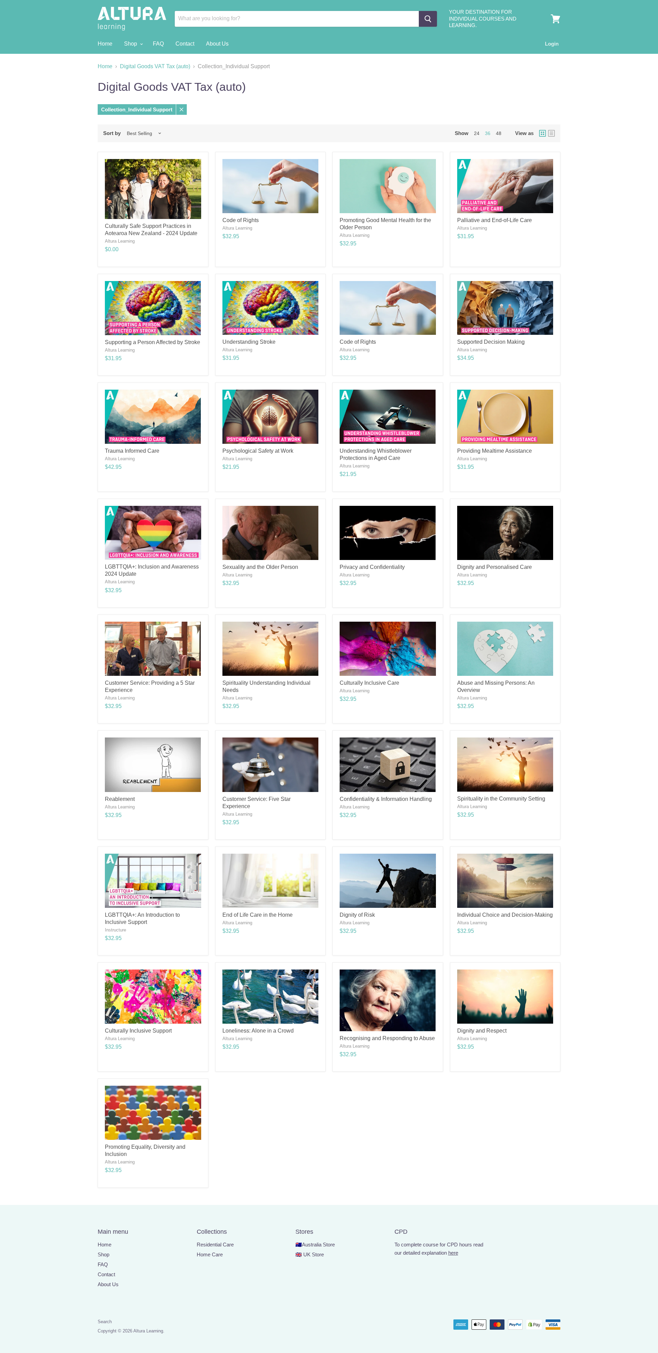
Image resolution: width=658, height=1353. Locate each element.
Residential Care (215, 1244)
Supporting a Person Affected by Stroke (152, 342)
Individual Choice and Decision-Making (505, 915)
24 (476, 133)
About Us (217, 44)
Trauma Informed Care (132, 451)
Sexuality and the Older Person (260, 567)
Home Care (210, 1254)
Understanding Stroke (249, 342)
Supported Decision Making (491, 342)
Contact (184, 44)
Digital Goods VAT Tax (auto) (155, 66)
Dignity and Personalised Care (494, 567)
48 (498, 133)
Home (105, 44)
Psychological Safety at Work (257, 451)
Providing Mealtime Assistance (494, 451)
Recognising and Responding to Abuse (387, 1038)
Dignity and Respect (482, 1031)
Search (105, 1321)
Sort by (112, 133)
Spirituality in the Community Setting (501, 799)
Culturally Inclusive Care (369, 683)
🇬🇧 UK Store (309, 1254)
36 (487, 133)
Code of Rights (240, 220)
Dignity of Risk (357, 915)
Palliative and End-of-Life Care (494, 220)
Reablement (120, 799)
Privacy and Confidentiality (372, 567)
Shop (131, 44)
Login (552, 44)
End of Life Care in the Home (257, 915)
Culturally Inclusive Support (138, 1031)
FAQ (158, 44)
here (453, 1253)
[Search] (428, 19)
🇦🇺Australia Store (315, 1244)
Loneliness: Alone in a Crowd (258, 1031)
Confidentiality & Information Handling (386, 799)
